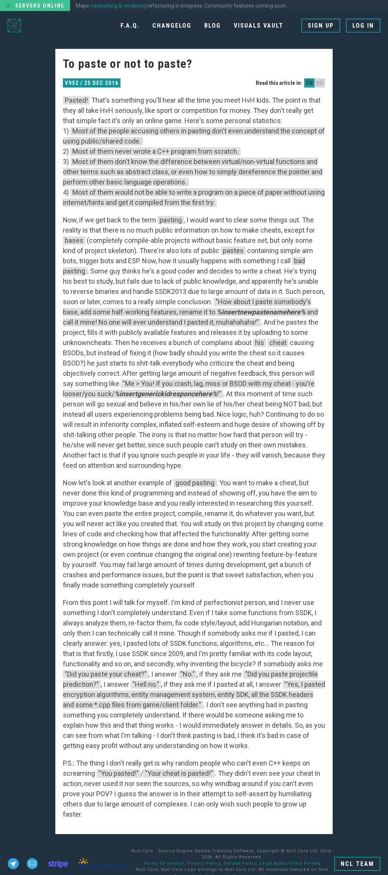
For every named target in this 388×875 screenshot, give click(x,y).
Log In (363, 25)
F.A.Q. (129, 25)
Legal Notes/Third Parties (290, 863)
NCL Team (357, 863)
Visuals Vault (258, 25)
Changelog (171, 25)
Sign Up (321, 25)
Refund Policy (240, 863)
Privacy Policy (204, 863)
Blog (212, 25)
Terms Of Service (164, 863)
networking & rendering (118, 6)
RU (319, 83)
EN (309, 83)
